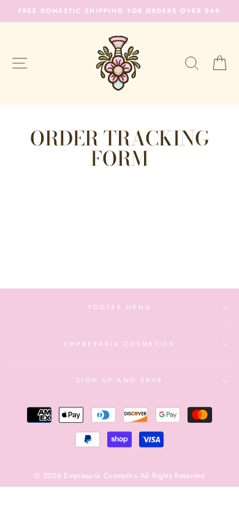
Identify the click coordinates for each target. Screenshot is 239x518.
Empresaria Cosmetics (119, 344)
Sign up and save (119, 380)
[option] (119, 11)
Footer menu (119, 307)
